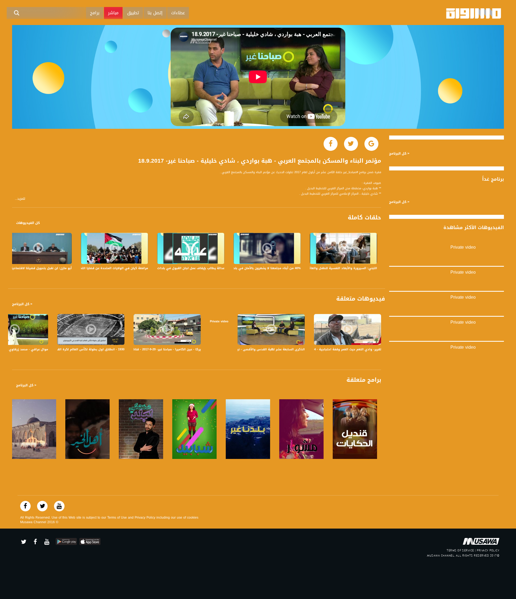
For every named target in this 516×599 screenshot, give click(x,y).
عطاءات (178, 13)
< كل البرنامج (22, 304)
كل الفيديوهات (28, 223)
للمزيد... (20, 199)
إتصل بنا (155, 13)
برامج (94, 13)
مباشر (113, 13)
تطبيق (133, 13)
